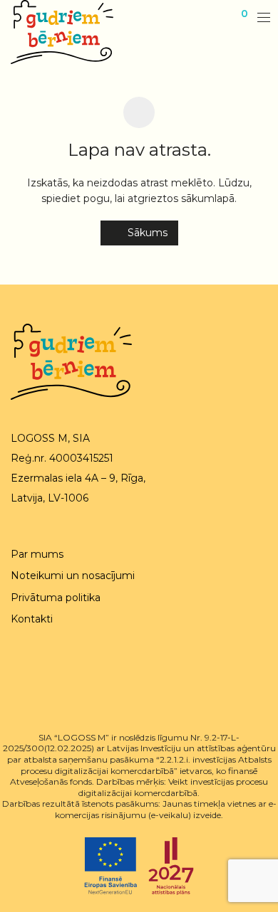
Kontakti (32, 619)
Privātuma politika (56, 597)
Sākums (146, 232)
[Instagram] (37, 675)
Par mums (37, 554)
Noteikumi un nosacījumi (73, 575)
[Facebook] (15, 675)
